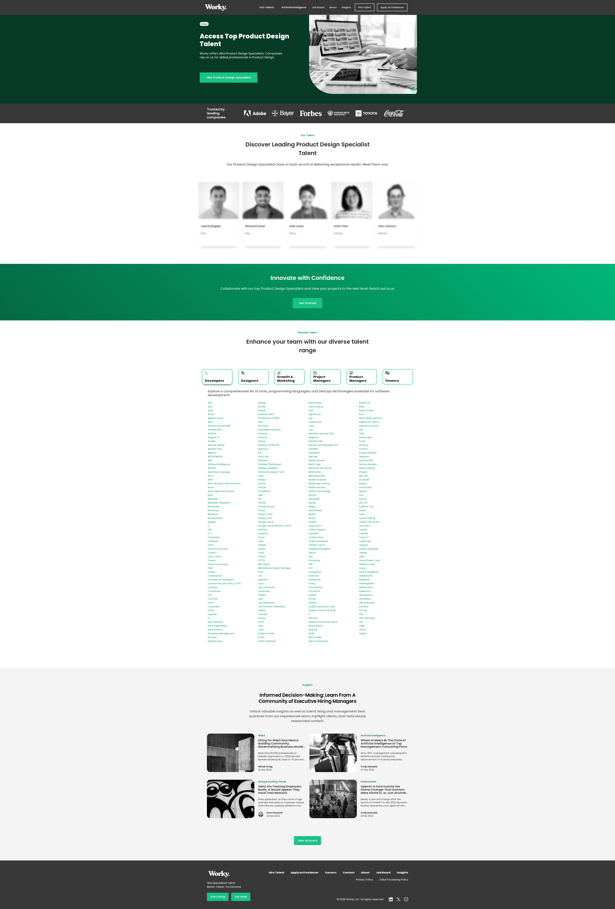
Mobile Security (317, 487)
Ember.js (262, 433)
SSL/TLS (363, 502)
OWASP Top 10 (316, 545)
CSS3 (210, 602)
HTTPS (261, 560)
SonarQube (365, 487)
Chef (210, 545)
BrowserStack (215, 518)
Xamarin (364, 606)
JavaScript (264, 591)
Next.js (312, 518)
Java (260, 583)
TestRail (363, 533)
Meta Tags (314, 464)
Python (312, 602)
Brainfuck (213, 514)
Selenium (364, 456)
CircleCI (212, 552)
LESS (311, 410)
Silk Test (363, 475)
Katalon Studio (266, 633)
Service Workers (368, 464)
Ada (210, 406)
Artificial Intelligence (294, 7)
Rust (361, 414)
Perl (311, 556)
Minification (315, 472)
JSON (261, 622)
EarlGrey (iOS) (266, 414)
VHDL (362, 556)
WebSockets (366, 587)
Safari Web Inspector (370, 418)
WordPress (365, 598)
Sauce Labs (365, 437)
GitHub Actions (266, 506)
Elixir (260, 422)
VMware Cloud (367, 564)
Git (259, 498)
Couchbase (214, 591)
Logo (311, 425)
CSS (210, 595)
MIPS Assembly (317, 475)
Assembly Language (219, 472)
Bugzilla (212, 522)
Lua (310, 429)
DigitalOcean (215, 641)
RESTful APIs (315, 637)
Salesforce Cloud (368, 425)
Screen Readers (368, 452)
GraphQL (263, 533)
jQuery (262, 618)
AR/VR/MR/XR (215, 456)
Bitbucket (213, 498)
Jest (260, 598)
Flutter (261, 483)
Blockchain (214, 506)
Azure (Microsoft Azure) (221, 491)
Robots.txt (364, 402)
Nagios (312, 506)
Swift (362, 514)
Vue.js (362, 568)
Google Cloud (265, 522)
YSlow (362, 629)
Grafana (262, 529)
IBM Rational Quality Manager (274, 568)
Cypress (212, 614)
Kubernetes (315, 402)
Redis (311, 633)
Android (212, 433)
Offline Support (317, 529)
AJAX (210, 410)
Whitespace (366, 595)
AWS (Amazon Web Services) (224, 483)
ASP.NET (212, 468)
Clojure (212, 560)
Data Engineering (217, 625)
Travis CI (364, 537)
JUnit (261, 629)
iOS (260, 575)
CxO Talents (266, 7)
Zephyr (363, 633)
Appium (212, 452)
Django (262, 402)
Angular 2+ (214, 437)
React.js (313, 629)
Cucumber (214, 606)
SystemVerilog (367, 518)
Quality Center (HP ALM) (322, 610)
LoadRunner (315, 422)
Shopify (363, 472)
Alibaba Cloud (215, 418)
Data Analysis (215, 622)
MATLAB (313, 456)
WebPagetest (366, 583)
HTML (261, 552)
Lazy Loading (316, 406)
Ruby (362, 406)
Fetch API (263, 456)
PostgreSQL (315, 572)
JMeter (262, 610)
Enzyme (262, 437)
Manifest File (316, 441)
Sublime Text (366, 506)
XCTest (363, 610)
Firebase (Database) (269, 464)
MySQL (312, 502)
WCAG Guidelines (368, 572)
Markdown (314, 452)
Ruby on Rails (366, 410)
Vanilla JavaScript (369, 548)
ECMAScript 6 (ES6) (269, 418)
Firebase (262, 460)
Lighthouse (315, 414)
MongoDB (314, 498)
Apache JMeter (216, 445)
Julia (260, 625)
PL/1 (311, 568)
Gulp (260, 541)
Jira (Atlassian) (266, 602)
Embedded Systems (269, 429)
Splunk (362, 491)
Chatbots (213, 541)
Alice (210, 422)
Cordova (212, 587)
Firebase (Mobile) (268, 468)
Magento (314, 437)
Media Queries (317, 460)
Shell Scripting (367, 468)
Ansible (212, 441)
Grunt (261, 537)
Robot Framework (318, 641)
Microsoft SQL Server (320, 468)
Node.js (312, 522)
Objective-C (316, 525)
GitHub (262, 502)
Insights (346, 7)
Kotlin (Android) (267, 641)
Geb (260, 495)
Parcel (312, 552)
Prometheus (315, 587)
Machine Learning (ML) (321, 433)
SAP (361, 429)
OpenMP (313, 533)
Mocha (312, 495)
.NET (210, 402)
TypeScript (365, 541)
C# (210, 529)
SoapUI (363, 483)
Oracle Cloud (316, 537)
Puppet (313, 595)
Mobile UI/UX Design (320, 491)
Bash (210, 495)
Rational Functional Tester (323, 622)
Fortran (262, 487)
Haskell (262, 545)
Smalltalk (364, 479)
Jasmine (263, 579)
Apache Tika (214, 448)
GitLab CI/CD (265, 514)
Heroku (262, 548)
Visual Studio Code (369, 560)
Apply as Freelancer (392, 7)
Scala (362, 441)
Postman (314, 575)
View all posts (307, 841)
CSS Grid (212, 598)
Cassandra (214, 537)
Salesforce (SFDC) (369, 422)
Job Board (318, 7)
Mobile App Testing (319, 483)
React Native (316, 625)
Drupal (261, 410)
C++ (210, 533)
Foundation (264, 491)
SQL (361, 495)
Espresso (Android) (268, 445)
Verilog (363, 552)
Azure (211, 487)
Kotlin (261, 637)
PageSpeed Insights (319, 548)
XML (361, 614)
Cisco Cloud (214, 556)
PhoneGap (314, 560)
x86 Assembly (366, 602)
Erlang (261, 441)
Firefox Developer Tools (271, 472)
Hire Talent (364, 7)
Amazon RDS (215, 429)
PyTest (312, 598)
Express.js (263, 448)
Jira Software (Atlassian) (272, 606)
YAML (362, 625)
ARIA (210, 460)
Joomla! (262, 614)
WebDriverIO (366, 575)
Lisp (311, 418)
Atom (211, 475)
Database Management (221, 633)
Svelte (362, 510)
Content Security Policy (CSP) (224, 583)
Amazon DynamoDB (219, 425)
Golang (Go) (265, 518)
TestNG (363, 529)
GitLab (261, 510)
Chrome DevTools (218, 548)
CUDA (211, 610)
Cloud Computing (218, 564)
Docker (262, 406)
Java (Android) (266, 587)
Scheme (364, 445)
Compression (215, 575)
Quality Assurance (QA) (322, 606)
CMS (210, 568)
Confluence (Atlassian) (221, 579)
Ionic (260, 572)
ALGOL (211, 414)
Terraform (365, 525)
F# (259, 452)
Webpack (364, 579)
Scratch (363, 448)
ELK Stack (263, 425)
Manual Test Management (323, 445)
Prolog (312, 583)
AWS (210, 479)
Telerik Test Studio (369, 522)
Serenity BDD (366, 460)
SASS (361, 433)
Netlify (312, 514)
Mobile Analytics (318, 479)
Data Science (215, 629)
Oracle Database (318, 541)
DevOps (212, 637)
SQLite (362, 498)
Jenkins (262, 595)
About (333, 7)
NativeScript (315, 510)
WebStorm (365, 591)
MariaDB (313, 448)
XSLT (361, 622)
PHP (311, 564)
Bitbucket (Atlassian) (219, 502)
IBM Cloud (263, 564)
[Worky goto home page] (215, 7)
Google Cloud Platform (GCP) (274, 525)
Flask (260, 475)
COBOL (212, 572)
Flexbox (262, 479)
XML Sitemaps (367, 618)
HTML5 (261, 556)
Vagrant (363, 545)
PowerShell (314, 579)
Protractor (314, 591)
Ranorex (313, 618)
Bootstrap (213, 510)
